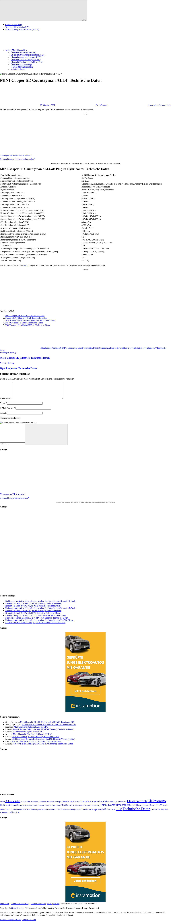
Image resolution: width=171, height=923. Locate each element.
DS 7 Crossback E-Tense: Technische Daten (24, 323)
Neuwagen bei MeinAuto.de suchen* (16, 155)
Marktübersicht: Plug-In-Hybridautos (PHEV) (32, 734)
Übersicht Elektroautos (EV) (17, 27)
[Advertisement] (80, 133)
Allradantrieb (46, 348)
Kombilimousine (118, 804)
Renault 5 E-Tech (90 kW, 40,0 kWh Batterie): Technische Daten (32, 613)
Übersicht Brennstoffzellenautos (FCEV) (28, 55)
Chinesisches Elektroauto (102, 801)
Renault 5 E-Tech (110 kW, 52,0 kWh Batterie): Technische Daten (33, 610)
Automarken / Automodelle (159, 105)
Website (3, 413)
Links (49, 903)
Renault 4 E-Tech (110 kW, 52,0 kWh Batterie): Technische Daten (33, 603)
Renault (108, 809)
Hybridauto (77, 805)
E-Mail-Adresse (7, 408)
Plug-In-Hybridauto (144, 348)
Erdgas (35, 805)
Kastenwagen (86, 805)
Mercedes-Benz (19, 809)
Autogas (58, 802)
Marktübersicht (6, 809)
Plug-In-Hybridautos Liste (81, 809)
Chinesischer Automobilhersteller (76, 801)
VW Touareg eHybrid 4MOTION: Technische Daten (27, 325)
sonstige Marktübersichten (22, 67)
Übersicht (15, 812)
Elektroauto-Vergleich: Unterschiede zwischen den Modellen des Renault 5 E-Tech (40, 608)
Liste (152, 805)
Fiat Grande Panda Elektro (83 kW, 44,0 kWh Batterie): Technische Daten (36, 618)
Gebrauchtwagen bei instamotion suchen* (17, 159)
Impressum (4, 903)
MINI (25, 265)
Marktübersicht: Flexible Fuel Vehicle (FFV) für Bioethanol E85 (47, 722)
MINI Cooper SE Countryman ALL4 (78, 348)
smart (113, 809)
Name (3, 403)
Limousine (146, 805)
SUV (154, 348)
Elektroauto (156, 801)
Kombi (54, 348)
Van (159, 809)
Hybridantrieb (66, 805)
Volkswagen (4, 812)
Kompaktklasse (134, 805)
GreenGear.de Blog (13, 24)
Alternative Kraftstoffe (46, 802)
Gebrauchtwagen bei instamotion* (14, 498)
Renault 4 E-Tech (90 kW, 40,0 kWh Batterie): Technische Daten (32, 606)
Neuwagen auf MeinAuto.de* (12, 494)
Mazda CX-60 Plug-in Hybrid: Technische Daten (26, 318)
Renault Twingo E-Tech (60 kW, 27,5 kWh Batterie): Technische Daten (35, 615)
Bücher (56, 903)
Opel (39, 809)
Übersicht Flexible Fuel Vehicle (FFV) (27, 62)
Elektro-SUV (122, 801)
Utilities (154, 809)
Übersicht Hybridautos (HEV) (23, 52)
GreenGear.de (101, 105)
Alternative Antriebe (29, 801)
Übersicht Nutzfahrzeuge (21, 64)
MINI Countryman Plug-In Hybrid (108, 348)
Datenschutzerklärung (20, 903)
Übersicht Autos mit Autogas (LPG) (26, 57)
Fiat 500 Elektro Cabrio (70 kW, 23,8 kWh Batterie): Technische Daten (43, 744)
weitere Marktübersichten (16, 50)
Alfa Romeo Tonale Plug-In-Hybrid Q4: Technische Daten (30, 320)
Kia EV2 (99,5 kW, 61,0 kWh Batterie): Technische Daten (36, 741)
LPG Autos (163, 805)
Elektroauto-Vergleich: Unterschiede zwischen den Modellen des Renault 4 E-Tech (40, 601)
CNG (116, 801)
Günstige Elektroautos (53, 805)
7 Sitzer (2, 802)
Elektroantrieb (137, 801)
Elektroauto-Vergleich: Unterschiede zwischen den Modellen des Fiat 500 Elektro (39, 620)
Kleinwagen (95, 805)
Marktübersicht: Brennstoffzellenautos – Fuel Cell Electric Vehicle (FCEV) (43, 739)
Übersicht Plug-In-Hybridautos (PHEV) (22, 29)
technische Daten (18, 69)
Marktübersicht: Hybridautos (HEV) (28, 732)
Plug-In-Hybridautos (64, 809)
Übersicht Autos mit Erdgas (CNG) (25, 59)
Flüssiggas (41, 805)
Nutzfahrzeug (32, 809)
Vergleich (164, 809)
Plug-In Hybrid (129, 348)
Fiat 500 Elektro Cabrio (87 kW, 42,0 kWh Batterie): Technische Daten (35, 622)
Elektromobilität (27, 805)
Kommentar (6, 398)
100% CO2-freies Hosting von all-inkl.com (18, 919)
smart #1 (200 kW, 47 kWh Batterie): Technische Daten (35, 736)
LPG (156, 805)
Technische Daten (136, 809)
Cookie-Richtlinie (38, 903)
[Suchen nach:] (12, 444)
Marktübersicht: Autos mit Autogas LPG (31, 727)
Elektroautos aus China (11, 805)
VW (9, 812)
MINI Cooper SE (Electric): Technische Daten (24, 315)
